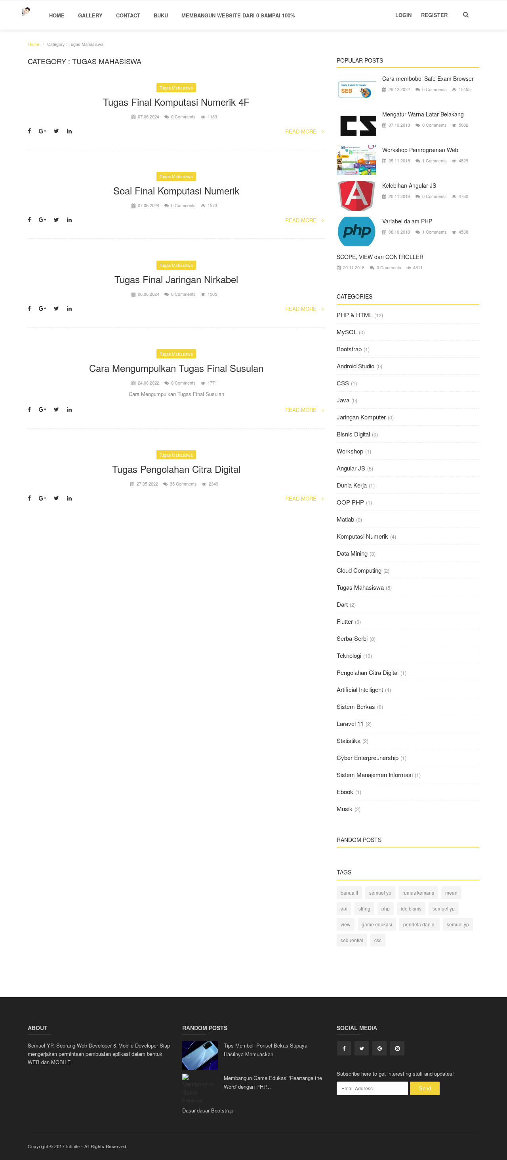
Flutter (345, 621)
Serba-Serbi (352, 638)
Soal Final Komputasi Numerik (176, 190)
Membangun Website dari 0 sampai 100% (238, 15)
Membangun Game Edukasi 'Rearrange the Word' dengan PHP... (273, 1082)
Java (343, 400)
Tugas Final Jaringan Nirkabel (176, 279)
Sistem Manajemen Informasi (375, 774)
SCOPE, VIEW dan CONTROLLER (380, 257)
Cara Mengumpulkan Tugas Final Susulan (176, 368)
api (344, 908)
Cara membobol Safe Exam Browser (428, 78)
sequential (352, 940)
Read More (301, 131)
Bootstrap (349, 349)
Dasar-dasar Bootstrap (207, 1110)
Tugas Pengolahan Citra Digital (176, 469)
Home (57, 15)
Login (403, 15)
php (385, 908)
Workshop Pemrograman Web (420, 150)
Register (434, 15)
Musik (345, 808)
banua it (349, 892)
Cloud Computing (359, 570)
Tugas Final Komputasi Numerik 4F (176, 102)
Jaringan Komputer (361, 417)
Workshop (350, 451)
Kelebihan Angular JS (409, 185)
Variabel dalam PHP (407, 221)
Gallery (90, 15)
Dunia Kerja (352, 485)
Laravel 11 (350, 723)
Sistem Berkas (356, 706)
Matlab (345, 519)
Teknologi (349, 655)
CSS (343, 383)
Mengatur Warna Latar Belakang (423, 114)
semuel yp (380, 892)
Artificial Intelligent (360, 689)
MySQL (347, 332)
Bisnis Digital (353, 434)
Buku (161, 15)
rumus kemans (418, 892)
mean (451, 892)
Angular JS (351, 468)
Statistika (348, 740)
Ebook (345, 791)
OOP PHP (350, 502)
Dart (342, 604)
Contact (128, 15)
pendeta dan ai (419, 924)
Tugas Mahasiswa (176, 88)
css (377, 940)
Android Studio (355, 366)
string (364, 908)
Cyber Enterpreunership (367, 757)
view (346, 924)
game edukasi (377, 924)
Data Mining (352, 553)
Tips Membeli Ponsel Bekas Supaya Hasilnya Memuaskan (265, 1050)
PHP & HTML (354, 314)
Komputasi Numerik (362, 536)
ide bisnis (411, 908)
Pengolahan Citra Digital (367, 672)
